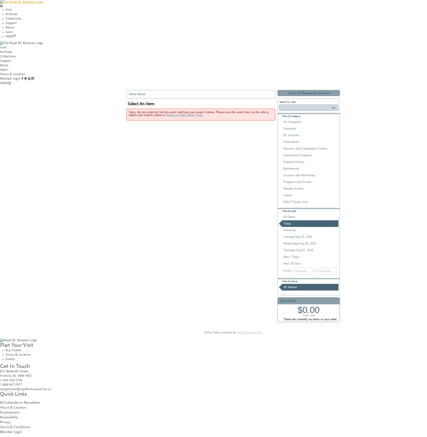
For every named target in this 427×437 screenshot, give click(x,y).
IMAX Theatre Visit (295, 202)
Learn (9, 32)
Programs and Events (297, 182)
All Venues (290, 287)
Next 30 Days (292, 263)
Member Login (10, 78)
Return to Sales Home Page (184, 115)
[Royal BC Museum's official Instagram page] (32, 78)
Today (287, 223)
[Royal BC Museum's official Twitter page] (25, 78)
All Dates (289, 216)
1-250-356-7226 (11, 380)
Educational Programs (297, 155)
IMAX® (5, 83)
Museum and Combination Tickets (305, 148)
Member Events (293, 188)
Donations (289, 128)
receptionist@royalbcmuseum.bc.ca (25, 389)
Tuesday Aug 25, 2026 (297, 237)
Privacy (5, 422)
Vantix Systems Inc (249, 332)
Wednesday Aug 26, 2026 (299, 243)
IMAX (11, 36)
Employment (9, 412)
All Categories (292, 122)
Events (10, 359)
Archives (12, 14)
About (10, 27)
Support (11, 23)
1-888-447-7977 (11, 385)
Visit (9, 10)
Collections (13, 18)
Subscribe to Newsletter (22, 403)
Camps (287, 195)
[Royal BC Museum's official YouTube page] (29, 78)
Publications (291, 142)
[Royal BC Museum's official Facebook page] (22, 78)
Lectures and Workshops (299, 175)
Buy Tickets (14, 350)
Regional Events (293, 162)
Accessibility (9, 417)
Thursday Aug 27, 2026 (298, 250)
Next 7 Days (291, 257)
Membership (291, 168)
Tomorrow (289, 230)
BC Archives (291, 135)
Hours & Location (12, 74)
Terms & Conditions (15, 427)
